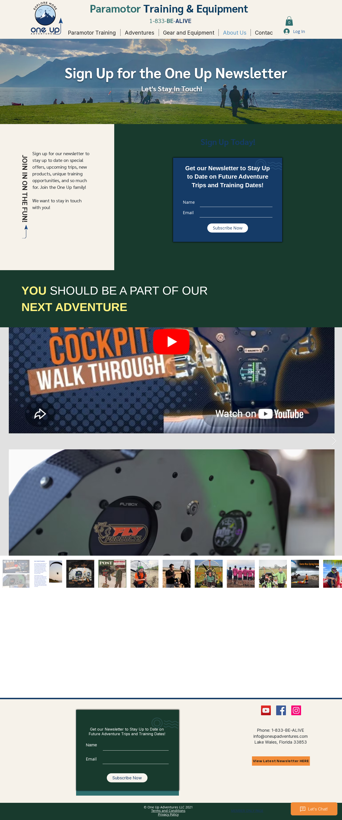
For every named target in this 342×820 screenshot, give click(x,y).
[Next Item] (334, 441)
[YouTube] (266, 710)
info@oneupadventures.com (280, 736)
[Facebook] (281, 710)
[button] (289, 21)
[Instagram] (296, 710)
